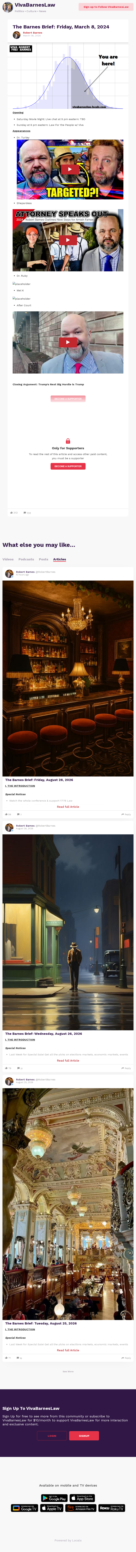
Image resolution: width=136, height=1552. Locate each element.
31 (21, 1068)
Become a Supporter (68, 399)
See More (68, 1371)
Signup (84, 1435)
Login (52, 1435)
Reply (128, 814)
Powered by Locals (68, 1540)
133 (29, 513)
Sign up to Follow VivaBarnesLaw (106, 6)
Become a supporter (68, 466)
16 (21, 1358)
